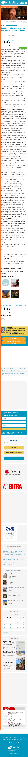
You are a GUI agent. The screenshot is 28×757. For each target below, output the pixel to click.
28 (14, 629)
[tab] (8, 708)
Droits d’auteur (14, 739)
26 (7, 629)
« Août (4, 632)
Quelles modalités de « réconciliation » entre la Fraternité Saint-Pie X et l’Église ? (16, 601)
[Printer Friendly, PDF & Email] (23, 48)
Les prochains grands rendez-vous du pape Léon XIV (9, 653)
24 (23, 627)
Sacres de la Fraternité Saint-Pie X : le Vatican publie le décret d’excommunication (15, 575)
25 (4, 629)
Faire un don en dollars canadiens (14, 342)
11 (4, 624)
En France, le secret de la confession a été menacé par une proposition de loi (16, 588)
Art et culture (4, 7)
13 (10, 624)
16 (20, 624)
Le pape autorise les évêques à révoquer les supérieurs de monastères (16, 595)
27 (10, 629)
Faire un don (14, 338)
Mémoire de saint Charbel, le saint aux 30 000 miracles (16, 581)
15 (17, 624)
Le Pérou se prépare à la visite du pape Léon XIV (12, 559)
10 (23, 622)
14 (14, 624)
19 (7, 627)
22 (17, 627)
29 (17, 629)
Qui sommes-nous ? (7, 737)
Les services (22, 737)
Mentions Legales (6, 739)
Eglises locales (13, 7)
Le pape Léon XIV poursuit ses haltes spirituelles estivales (9, 662)
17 (23, 624)
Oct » (7, 632)
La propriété (15, 737)
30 (20, 629)
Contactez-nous (22, 739)
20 (10, 627)
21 (14, 627)
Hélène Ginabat (19, 38)
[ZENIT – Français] (8, 2)
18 (4, 627)
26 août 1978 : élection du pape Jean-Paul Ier (12, 549)
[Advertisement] (14, 357)
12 (7, 624)
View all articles (5, 323)
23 (20, 627)
